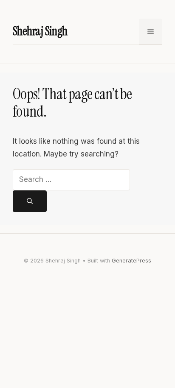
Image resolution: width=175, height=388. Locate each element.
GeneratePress (131, 260)
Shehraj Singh (40, 31)
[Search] (30, 201)
